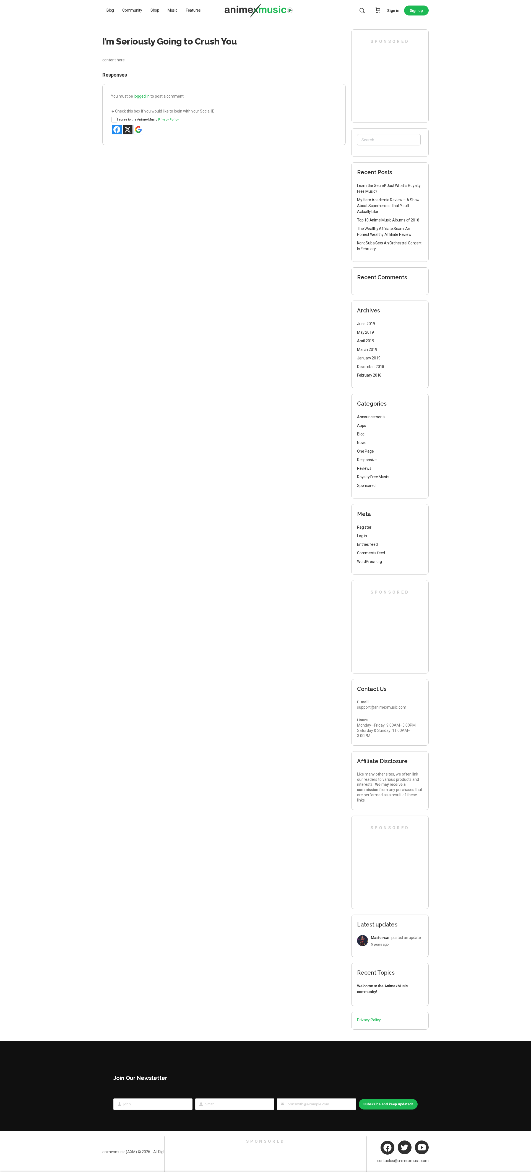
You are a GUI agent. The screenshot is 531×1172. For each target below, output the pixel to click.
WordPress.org (369, 561)
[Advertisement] (390, 79)
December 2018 (370, 366)
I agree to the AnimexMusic (148, 119)
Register (364, 527)
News (361, 442)
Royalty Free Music (373, 477)
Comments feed (371, 553)
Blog (361, 434)
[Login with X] (127, 129)
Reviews (364, 468)
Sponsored (366, 485)
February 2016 (369, 375)
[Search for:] (389, 139)
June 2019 (366, 324)
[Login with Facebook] (117, 129)
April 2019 (365, 341)
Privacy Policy (168, 119)
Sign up (416, 10)
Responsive (367, 460)
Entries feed (367, 544)
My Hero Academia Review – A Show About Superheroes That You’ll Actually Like (388, 206)
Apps (361, 425)
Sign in (393, 10)
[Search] (362, 10)
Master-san (381, 937)
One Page (365, 451)
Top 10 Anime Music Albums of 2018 (388, 220)
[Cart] (378, 10)
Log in (362, 536)
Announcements (371, 417)
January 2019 (368, 358)
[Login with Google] (138, 129)
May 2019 (365, 332)
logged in (142, 96)
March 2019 (367, 349)
